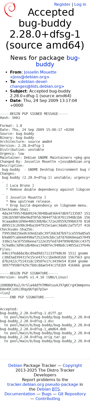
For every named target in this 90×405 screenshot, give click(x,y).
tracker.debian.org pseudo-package (42, 384)
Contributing (48, 398)
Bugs (47, 394)
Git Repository (72, 394)
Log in (80, 4)
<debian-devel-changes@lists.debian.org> (37, 84)
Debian (15, 365)
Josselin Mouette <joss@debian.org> (33, 74)
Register (62, 4)
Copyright (72, 365)
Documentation (19, 394)
